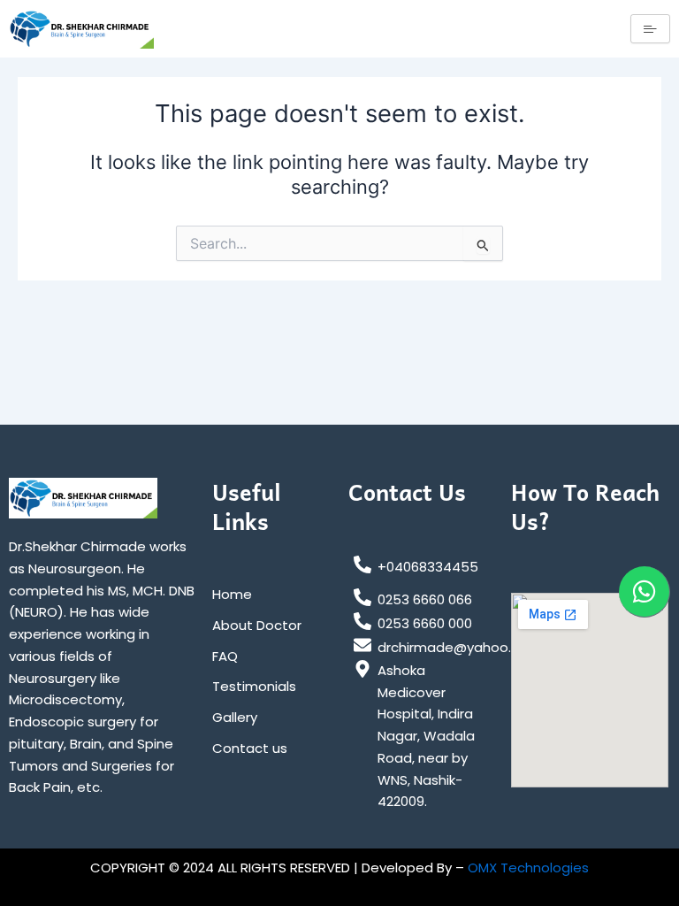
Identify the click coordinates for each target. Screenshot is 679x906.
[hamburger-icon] (650, 29)
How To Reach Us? (585, 506)
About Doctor (256, 625)
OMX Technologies (528, 867)
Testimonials (254, 686)
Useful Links (246, 506)
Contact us (249, 748)
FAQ (225, 656)
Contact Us (407, 491)
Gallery (234, 717)
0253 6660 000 (425, 623)
